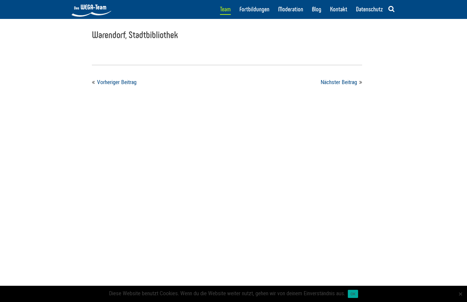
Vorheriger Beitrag (116, 82)
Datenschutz (369, 9)
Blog (316, 9)
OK (353, 294)
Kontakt (338, 9)
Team (225, 9)
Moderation (290, 9)
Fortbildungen (254, 9)
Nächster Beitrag (339, 82)
